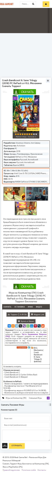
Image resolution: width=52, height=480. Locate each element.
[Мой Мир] (31, 325)
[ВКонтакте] (9, 325)
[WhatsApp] (27, 325)
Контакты (42, 470)
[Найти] (33, 4)
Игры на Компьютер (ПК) (16, 398)
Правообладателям (11, 470)
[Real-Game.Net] (6, 4)
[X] (20, 325)
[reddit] (42, 325)
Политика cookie (29, 470)
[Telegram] (16, 325)
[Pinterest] (35, 325)
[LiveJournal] (39, 325)
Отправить (16, 446)
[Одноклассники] (13, 325)
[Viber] (24, 325)
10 (36, 134)
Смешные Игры (35, 398)
